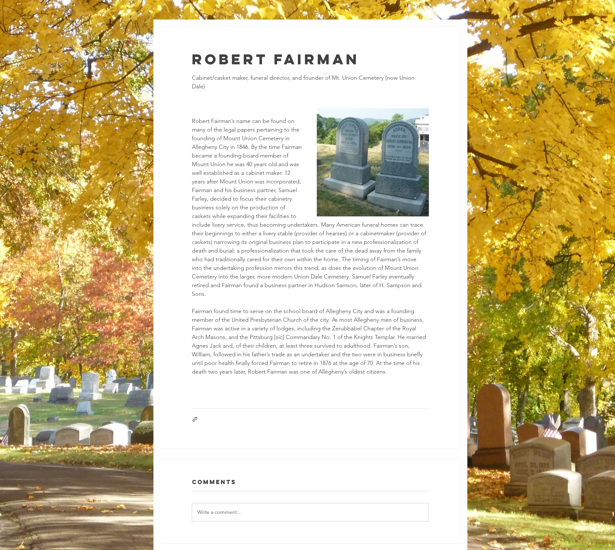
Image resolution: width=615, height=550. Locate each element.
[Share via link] (195, 419)
